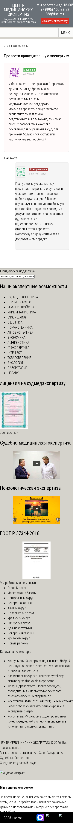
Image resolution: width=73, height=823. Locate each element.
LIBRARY (13, 373)
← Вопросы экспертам (16, 45)
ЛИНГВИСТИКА (18, 342)
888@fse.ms (54, 14)
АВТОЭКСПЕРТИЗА (20, 332)
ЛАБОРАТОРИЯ (17, 368)
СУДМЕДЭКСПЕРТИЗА (22, 297)
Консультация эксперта (15, 652)
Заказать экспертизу (55, 21)
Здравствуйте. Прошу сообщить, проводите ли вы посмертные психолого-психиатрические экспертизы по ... (35, 691)
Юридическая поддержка (17, 271)
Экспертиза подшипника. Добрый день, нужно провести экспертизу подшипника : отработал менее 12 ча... (39, 666)
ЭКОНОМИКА (16, 337)
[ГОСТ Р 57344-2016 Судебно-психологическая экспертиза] (36, 578)
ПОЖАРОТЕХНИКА (20, 327)
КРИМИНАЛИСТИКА (21, 312)
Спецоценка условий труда (18, 763)
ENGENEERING (16, 317)
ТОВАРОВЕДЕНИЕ (19, 358)
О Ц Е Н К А (14, 322)
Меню (65, 32)
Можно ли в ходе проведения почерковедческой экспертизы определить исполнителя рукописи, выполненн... (36, 721)
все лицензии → (11, 432)
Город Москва (17, 588)
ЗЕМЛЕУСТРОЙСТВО (21, 307)
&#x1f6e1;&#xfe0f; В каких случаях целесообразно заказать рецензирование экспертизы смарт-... (40, 706)
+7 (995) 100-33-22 (54, 9)
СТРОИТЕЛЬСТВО (19, 302)
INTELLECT (14, 353)
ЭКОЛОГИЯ (15, 363)
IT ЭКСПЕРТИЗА (18, 347)
